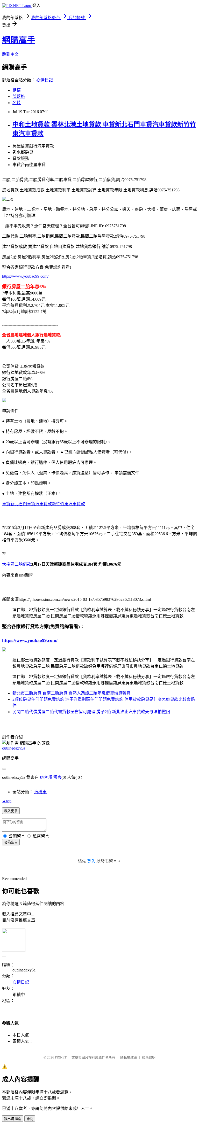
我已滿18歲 (12, 1119)
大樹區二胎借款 (16, 564)
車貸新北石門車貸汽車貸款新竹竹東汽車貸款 (43, 504)
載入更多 (11, 811)
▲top (6, 801)
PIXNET (61, 1057)
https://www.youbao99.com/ (25, 276)
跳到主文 (10, 54)
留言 (57, 777)
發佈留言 (11, 842)
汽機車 (40, 792)
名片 (16, 102)
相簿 (16, 90)
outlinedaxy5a (13, 748)
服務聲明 (148, 1057)
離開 (29, 1119)
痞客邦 (46, 777)
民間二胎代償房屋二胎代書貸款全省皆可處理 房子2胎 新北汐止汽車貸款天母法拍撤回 (91, 712)
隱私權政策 (128, 1057)
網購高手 (18, 40)
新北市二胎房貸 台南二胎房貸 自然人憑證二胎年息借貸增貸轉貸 (71, 693)
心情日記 (44, 80)
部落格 (18, 96)
